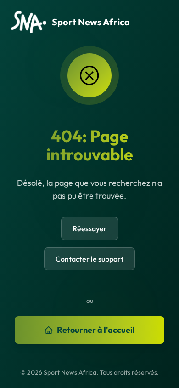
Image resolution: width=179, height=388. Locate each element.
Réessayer (90, 228)
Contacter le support (89, 258)
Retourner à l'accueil (96, 330)
